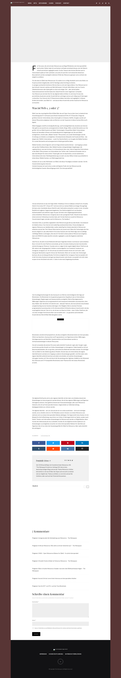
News (29, 3)
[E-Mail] (82, 449)
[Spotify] (105, 3)
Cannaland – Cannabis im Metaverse (77, 494)
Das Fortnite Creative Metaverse (46, 494)
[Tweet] (53, 443)
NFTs (35, 3)
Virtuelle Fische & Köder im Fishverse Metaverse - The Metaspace (57, 561)
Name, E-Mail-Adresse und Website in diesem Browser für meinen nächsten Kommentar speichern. (58, 628)
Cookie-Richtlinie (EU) (56, 654)
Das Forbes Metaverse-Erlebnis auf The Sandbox (79, 503)
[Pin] (67, 443)
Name (34, 620)
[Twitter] (96, 3)
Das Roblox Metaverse (53, 326)
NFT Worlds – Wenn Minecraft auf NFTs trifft (49, 503)
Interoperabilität (45, 435)
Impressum (43, 654)
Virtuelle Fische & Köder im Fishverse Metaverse (78, 511)
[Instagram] (99, 3)
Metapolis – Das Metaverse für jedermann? (49, 521)
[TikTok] (102, 3)
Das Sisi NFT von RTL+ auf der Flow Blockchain (52, 586)
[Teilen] (38, 443)
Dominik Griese (51, 30)
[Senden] (53, 449)
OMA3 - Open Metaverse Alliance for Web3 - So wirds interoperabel (58, 553)
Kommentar (35, 602)
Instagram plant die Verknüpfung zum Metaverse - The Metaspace (57, 538)
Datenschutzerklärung (73, 654)
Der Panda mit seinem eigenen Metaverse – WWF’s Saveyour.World (49, 512)
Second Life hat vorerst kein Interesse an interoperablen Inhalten (57, 578)
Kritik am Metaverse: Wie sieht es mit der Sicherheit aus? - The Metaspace (60, 545)
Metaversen (43, 3)
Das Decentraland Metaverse (78, 521)
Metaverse (59, 30)
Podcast (58, 3)
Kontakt (66, 3)
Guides (51, 3)
